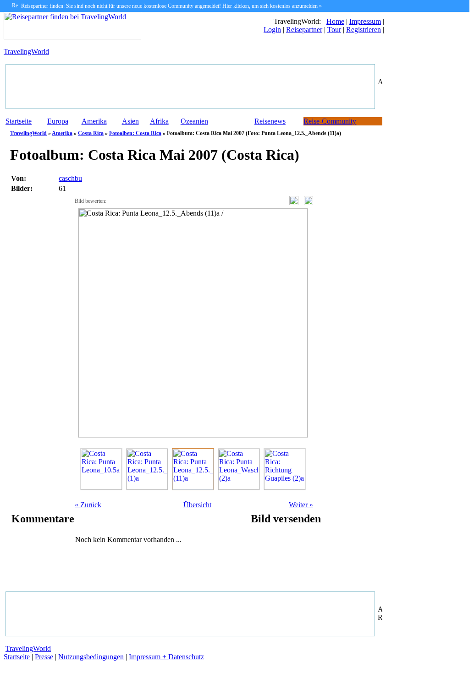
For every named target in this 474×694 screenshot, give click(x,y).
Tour (334, 29)
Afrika (159, 121)
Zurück (88, 505)
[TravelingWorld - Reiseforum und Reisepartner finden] (72, 37)
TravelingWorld (26, 51)
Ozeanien (194, 121)
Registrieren (363, 29)
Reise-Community (329, 121)
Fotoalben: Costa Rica (135, 133)
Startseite (19, 121)
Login (272, 29)
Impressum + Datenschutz (166, 657)
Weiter (301, 505)
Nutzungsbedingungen (91, 657)
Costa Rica (91, 133)
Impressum (365, 21)
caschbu (70, 178)
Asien (130, 121)
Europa (57, 121)
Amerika (94, 121)
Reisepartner (304, 29)
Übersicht (197, 505)
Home (335, 21)
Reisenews (270, 121)
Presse (44, 657)
